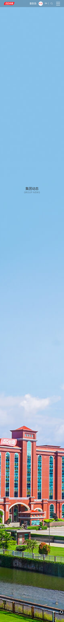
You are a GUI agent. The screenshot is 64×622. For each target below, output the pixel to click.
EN (46, 3)
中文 (41, 3)
